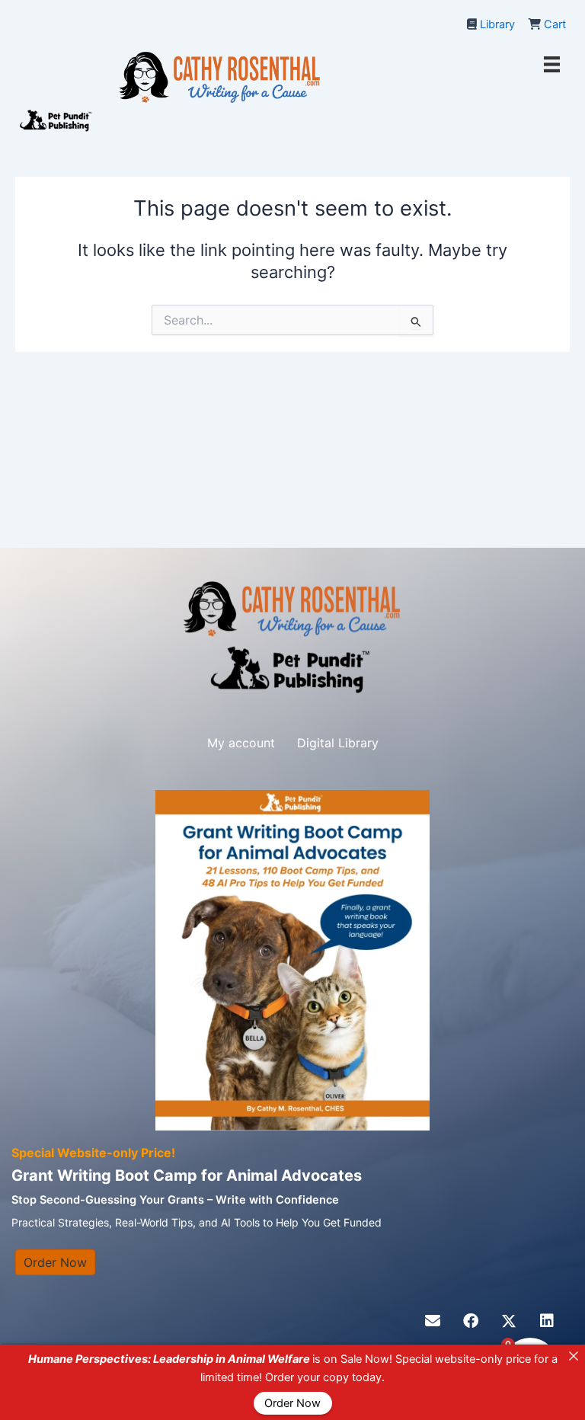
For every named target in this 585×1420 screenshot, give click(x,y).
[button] (432, 1321)
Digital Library (338, 742)
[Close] (573, 1356)
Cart (555, 24)
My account (241, 742)
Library (497, 24)
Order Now (292, 1403)
